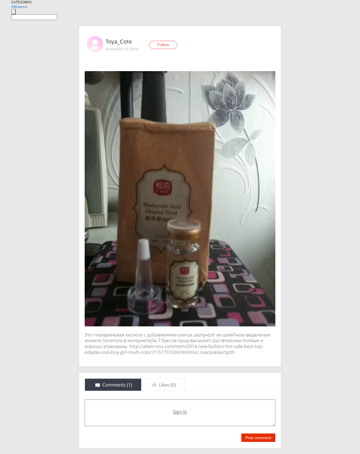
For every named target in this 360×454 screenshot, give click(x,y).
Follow (163, 44)
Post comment (258, 437)
